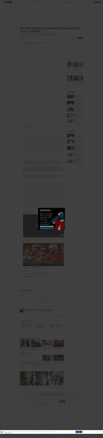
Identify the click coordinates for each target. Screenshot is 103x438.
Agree (79, 431)
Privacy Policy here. (8, 432)
